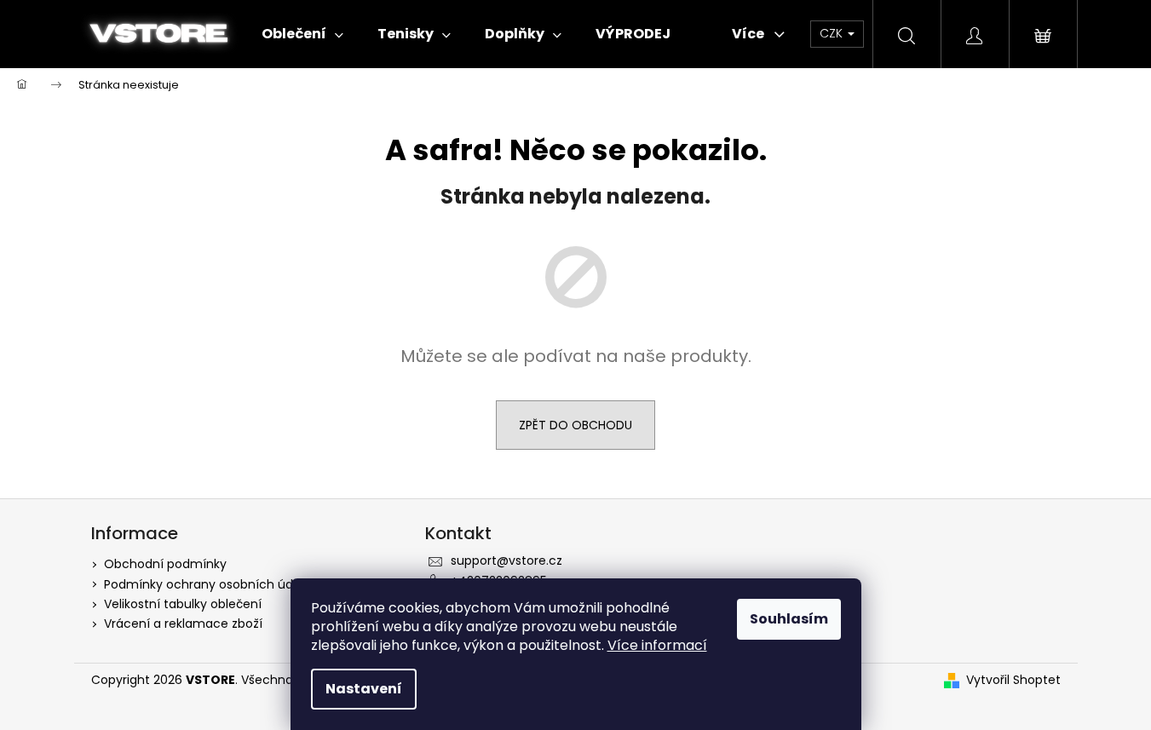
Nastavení (363, 688)
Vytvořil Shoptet (1013, 680)
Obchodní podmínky (165, 563)
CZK (833, 33)
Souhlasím (789, 619)
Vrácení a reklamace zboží (183, 623)
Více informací (657, 645)
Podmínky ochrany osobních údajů (207, 584)
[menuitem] (302, 34)
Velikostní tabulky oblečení (183, 603)
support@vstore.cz (506, 560)
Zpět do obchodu (575, 425)
